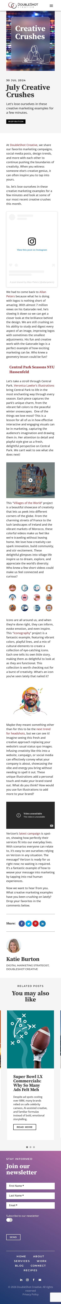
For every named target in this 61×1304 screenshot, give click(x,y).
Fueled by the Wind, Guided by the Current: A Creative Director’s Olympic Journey (30, 1087)
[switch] (9, 1220)
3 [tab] (34, 1147)
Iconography (22, 633)
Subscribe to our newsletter (22, 1216)
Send (13, 1237)
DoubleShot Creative (23, 145)
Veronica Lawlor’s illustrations (34, 385)
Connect (38, 1266)
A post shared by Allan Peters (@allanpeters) (32, 282)
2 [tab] (30, 1147)
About (38, 1256)
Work (42, 1261)
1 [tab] (27, 1147)
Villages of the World (27, 503)
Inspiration (16, 121)
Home (21, 1256)
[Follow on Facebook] (33, 1279)
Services (22, 1261)
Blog (19, 1266)
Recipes (31, 1270)
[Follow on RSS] (39, 1279)
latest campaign (29, 833)
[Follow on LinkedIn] (21, 1279)
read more (25, 1124)
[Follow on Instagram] (27, 1279)
